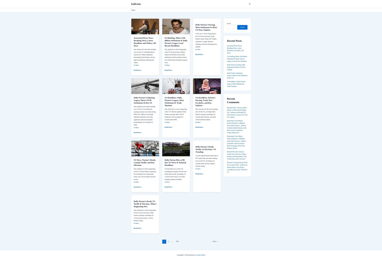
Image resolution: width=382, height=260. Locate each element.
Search (229, 23)
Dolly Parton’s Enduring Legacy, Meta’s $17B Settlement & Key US (144, 100)
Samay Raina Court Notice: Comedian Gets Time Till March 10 (237, 169)
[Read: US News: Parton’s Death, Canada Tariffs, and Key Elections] (145, 148)
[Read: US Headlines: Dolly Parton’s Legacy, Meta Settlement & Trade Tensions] (176, 86)
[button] (250, 4)
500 (177, 241)
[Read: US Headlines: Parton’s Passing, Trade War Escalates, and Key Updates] (207, 86)
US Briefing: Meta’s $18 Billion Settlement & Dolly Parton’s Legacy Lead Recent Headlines (237, 59)
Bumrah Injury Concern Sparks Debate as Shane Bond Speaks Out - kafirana (237, 110)
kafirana (136, 3)
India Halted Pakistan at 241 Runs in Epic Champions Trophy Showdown (237, 130)
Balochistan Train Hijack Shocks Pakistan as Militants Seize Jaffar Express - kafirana (236, 123)
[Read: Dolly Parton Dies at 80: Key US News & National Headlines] (176, 148)
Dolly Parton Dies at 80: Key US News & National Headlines (175, 162)
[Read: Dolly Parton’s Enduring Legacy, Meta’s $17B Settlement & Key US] (145, 86)
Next (215, 241)
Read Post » (138, 70)
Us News (136, 65)
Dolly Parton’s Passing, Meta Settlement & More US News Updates (206, 27)
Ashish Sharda (200, 255)
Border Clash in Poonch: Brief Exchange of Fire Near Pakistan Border (236, 146)
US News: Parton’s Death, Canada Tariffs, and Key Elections (145, 162)
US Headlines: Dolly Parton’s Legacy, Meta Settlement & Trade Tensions (236, 84)
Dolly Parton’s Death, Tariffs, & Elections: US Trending (205, 149)
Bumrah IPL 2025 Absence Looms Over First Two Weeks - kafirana (237, 154)
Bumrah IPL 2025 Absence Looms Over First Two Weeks (237, 115)
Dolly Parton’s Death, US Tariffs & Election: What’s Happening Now (145, 204)
